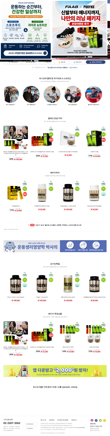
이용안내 (74, 420)
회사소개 (43, 420)
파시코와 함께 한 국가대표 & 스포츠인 (55, 78)
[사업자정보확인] (81, 427)
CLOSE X (90, 56)
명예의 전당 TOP (55, 118)
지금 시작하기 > (73, 67)
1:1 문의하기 (29, 428)
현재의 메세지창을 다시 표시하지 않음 (76, 57)
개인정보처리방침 (62, 420)
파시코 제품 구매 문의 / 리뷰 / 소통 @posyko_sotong (55, 387)
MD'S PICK (55, 173)
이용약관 (51, 420)
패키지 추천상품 (55, 314)
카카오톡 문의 (30, 424)
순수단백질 (55, 264)
